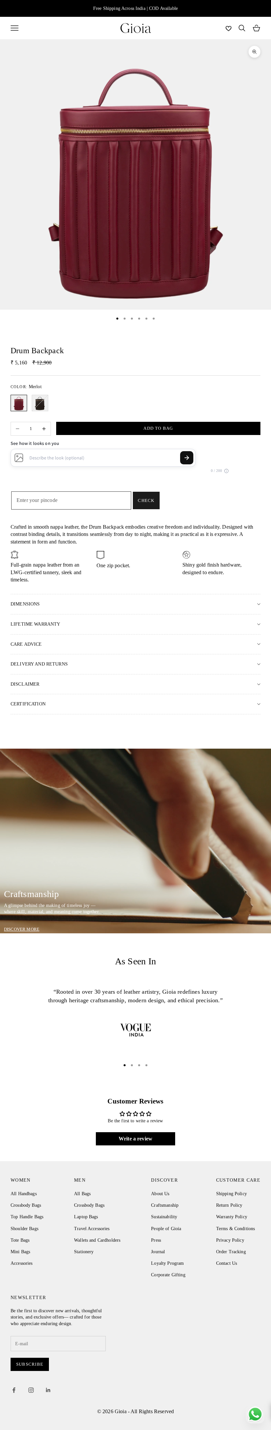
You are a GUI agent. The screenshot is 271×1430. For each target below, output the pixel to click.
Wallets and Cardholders (97, 1240)
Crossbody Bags (26, 1205)
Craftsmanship (164, 1205)
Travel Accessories (92, 1228)
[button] (226, 471)
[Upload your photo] (19, 457)
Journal (158, 1251)
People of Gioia (166, 1228)
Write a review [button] (135, 1138)
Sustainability (164, 1216)
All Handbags (24, 1193)
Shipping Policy (231, 1193)
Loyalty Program (167, 1263)
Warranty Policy (231, 1216)
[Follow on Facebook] (14, 1390)
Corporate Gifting (168, 1274)
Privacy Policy (230, 1240)
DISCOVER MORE (21, 929)
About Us (160, 1193)
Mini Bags (20, 1251)
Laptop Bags (86, 1216)
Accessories (22, 1263)
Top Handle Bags (27, 1216)
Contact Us (226, 1263)
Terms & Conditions (235, 1228)
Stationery (84, 1251)
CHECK (146, 500)
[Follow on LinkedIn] (48, 1390)
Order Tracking (231, 1251)
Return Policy (229, 1205)
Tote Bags (20, 1240)
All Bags (82, 1193)
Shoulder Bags (24, 1228)
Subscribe (29, 1364)
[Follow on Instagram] (31, 1390)
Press (156, 1240)
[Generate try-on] (186, 457)
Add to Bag (158, 428)
